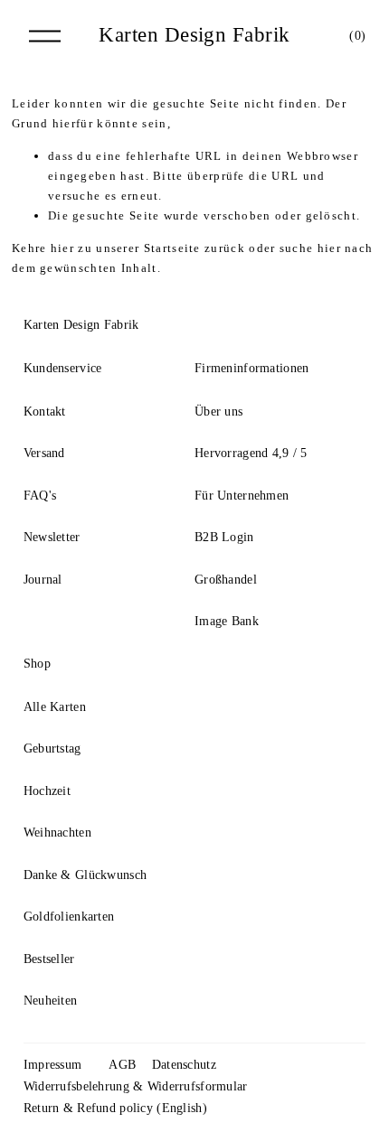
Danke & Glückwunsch (85, 874)
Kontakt (45, 411)
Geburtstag (52, 748)
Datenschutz (184, 1064)
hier (62, 248)
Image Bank (226, 620)
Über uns (218, 411)
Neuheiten (51, 1000)
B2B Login (224, 536)
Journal (43, 579)
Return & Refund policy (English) (115, 1107)
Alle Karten (55, 706)
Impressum (53, 1064)
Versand (44, 452)
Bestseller (49, 958)
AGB (122, 1064)
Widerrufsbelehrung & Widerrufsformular (136, 1086)
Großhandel (225, 579)
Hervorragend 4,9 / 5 (251, 452)
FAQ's (40, 495)
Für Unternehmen (241, 495)
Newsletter (52, 536)
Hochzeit (47, 790)
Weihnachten (57, 832)
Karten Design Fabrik (194, 34)
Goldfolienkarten (69, 916)
